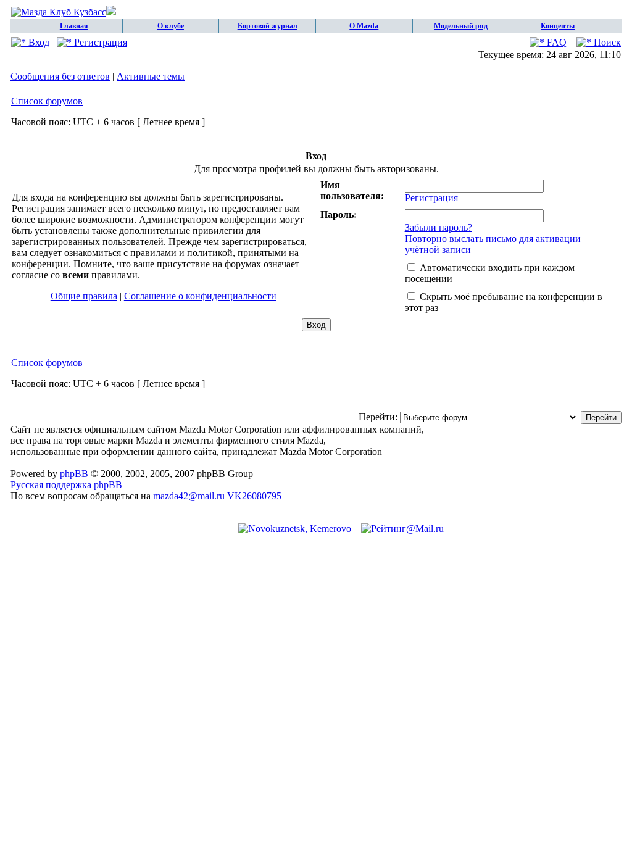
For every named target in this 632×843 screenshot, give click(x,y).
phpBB (74, 473)
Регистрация (99, 42)
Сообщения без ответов (60, 76)
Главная (74, 26)
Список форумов (47, 101)
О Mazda (363, 26)
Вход (37, 42)
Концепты (558, 26)
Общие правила (84, 296)
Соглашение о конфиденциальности (200, 296)
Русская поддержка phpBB (66, 485)
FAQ (555, 42)
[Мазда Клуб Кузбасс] (63, 12)
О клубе (170, 26)
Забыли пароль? (438, 227)
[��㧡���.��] (294, 528)
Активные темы (151, 76)
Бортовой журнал (267, 26)
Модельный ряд (461, 26)
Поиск (606, 42)
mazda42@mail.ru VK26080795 (217, 496)
